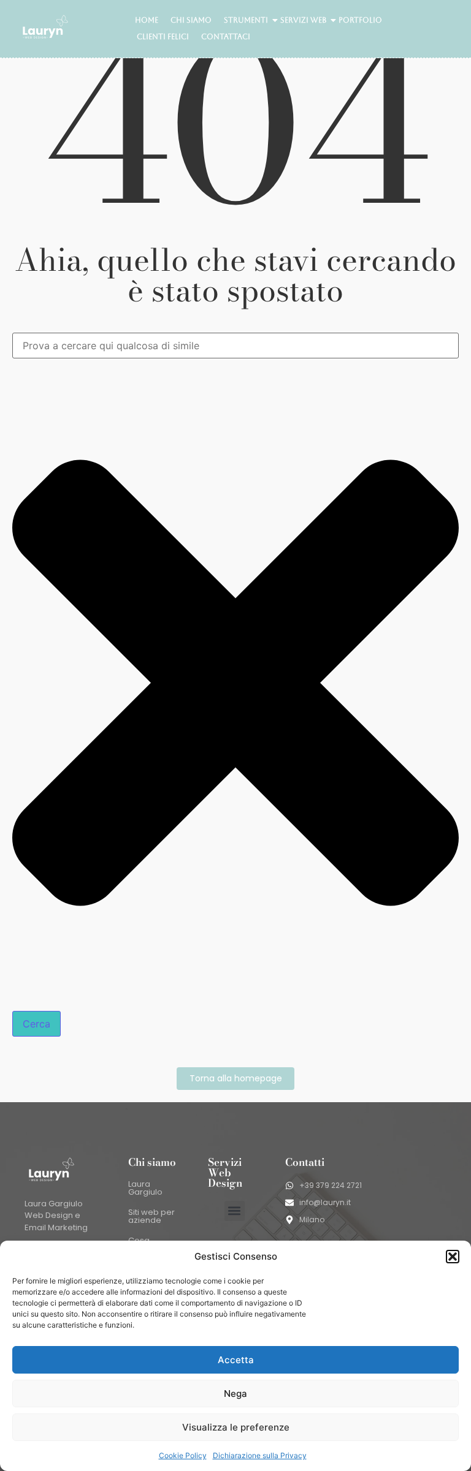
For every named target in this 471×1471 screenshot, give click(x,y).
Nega (235, 1393)
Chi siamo (191, 20)
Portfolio (360, 20)
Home (146, 20)
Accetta (236, 1360)
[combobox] (235, 345)
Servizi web (303, 20)
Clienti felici (163, 36)
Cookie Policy (183, 1455)
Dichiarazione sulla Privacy (260, 1455)
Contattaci (225, 36)
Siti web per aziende (151, 1216)
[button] (452, 1256)
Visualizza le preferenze (235, 1427)
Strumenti (246, 20)
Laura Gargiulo (145, 1188)
